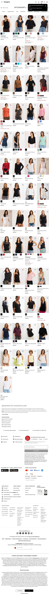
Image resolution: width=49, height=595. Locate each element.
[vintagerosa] (31, 33)
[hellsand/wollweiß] (38, 201)
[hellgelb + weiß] (33, 254)
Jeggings (35, 507)
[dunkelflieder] (4, 64)
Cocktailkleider (5, 509)
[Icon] (10, 17)
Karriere (27, 490)
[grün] (16, 33)
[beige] (1, 368)
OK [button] (29, 590)
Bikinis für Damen (43, 510)
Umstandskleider (28, 514)
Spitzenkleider (5, 511)
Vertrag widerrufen (42, 538)
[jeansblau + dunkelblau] (1, 149)
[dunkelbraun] (38, 93)
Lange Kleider (5, 515)
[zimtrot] (1, 121)
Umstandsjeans (28, 510)
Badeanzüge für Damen (43, 521)
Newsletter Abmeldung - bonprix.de (31, 461)
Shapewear (35, 517)
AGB (3, 538)
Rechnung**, (28, 476)
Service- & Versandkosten (34, 536)
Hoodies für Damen (35, 510)
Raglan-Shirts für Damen (7, 419)
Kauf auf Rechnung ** (24, 430)
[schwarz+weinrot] (38, 64)
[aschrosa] (26, 286)
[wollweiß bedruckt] (41, 33)
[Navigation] (2, 2)
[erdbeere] (4, 254)
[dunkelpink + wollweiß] (28, 254)
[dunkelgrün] (16, 149)
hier (21, 564)
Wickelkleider (12, 509)
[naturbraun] (28, 93)
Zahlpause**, (40, 476)
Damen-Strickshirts (6, 423)
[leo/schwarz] (14, 121)
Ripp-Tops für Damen (6, 424)
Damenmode (16, 488)
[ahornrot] (21, 254)
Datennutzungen (36, 558)
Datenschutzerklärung (42, 585)
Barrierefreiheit (32, 538)
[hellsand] (26, 228)
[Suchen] (35, 2)
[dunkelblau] (14, 33)
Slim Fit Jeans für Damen (20, 508)
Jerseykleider (12, 507)
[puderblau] (41, 176)
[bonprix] (7, 2)
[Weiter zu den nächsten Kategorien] (48, 11)
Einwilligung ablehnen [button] (24, 593)
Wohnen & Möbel (17, 496)
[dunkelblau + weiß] (31, 254)
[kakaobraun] (14, 341)
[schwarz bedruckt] (38, 33)
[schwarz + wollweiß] (26, 254)
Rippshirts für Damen (6, 421)
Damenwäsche (16, 490)
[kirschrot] (21, 149)
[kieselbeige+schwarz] (38, 286)
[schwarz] (1, 33)
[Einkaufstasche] (47, 2)
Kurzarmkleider (5, 513)
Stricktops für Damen (6, 426)
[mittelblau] (41, 121)
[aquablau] (4, 33)
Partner (8, 558)
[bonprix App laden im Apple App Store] (5, 470)
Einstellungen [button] (20, 590)
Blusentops (35, 515)
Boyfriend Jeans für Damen (19, 514)
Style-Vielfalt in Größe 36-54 (40, 430)
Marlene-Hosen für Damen (19, 524)
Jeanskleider (12, 513)
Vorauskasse (34, 478)
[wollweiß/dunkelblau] (41, 286)
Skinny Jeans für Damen (20, 511)
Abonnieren (36, 450)
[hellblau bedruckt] (43, 33)
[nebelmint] (38, 149)
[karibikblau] (18, 64)
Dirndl (42, 507)
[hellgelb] (43, 176)
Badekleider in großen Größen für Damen (44, 517)
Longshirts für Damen (36, 513)
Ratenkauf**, (34, 476)
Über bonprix (28, 488)
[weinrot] (41, 341)
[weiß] (14, 64)
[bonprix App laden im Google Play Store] (14, 470)
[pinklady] (28, 176)
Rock (3, 411)
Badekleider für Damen (43, 513)
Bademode (15, 492)
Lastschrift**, (28, 478)
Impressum (25, 538)
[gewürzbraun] (14, 93)
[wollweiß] (28, 33)
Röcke (11, 511)
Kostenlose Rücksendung (10, 430)
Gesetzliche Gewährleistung (24, 540)
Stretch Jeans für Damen (28, 508)
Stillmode (27, 516)
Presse (26, 492)
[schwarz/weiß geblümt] (1, 314)
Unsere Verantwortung (30, 494)
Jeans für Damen (11, 515)
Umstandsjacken (28, 512)
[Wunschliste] (44, 2)
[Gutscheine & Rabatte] (41, 2)
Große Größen (16, 494)
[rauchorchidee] (38, 121)
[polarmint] (21, 64)
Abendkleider (4, 507)
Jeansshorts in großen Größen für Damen (20, 519)
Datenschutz (8, 538)
